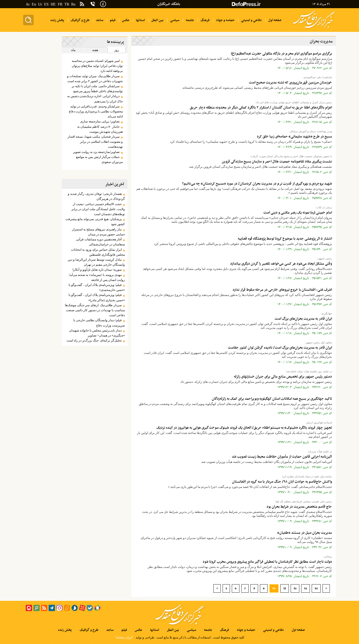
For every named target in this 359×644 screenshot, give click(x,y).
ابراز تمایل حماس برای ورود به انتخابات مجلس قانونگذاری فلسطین (98, 252)
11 (284, 588)
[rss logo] (82, 4)
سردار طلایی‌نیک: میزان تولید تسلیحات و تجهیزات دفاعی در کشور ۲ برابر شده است (94, 78)
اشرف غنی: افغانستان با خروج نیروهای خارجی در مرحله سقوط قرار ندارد (282, 290)
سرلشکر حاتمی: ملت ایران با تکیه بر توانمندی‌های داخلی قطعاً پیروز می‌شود (97, 88)
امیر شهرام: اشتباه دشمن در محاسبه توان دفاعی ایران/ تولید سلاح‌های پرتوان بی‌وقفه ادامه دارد (97, 66)
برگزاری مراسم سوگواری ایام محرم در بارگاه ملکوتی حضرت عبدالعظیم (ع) (281, 54)
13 (305, 588)
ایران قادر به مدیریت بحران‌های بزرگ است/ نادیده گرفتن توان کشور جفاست (280, 348)
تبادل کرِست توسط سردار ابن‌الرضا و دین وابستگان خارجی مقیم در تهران (96, 262)
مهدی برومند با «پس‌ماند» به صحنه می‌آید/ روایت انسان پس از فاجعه (97, 277)
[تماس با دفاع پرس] (93, 4)
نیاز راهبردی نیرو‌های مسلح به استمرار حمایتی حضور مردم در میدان (98, 231)
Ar (28, 4)
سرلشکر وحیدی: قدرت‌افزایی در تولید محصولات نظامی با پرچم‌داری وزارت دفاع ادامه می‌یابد (95, 111)
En (34, 4)
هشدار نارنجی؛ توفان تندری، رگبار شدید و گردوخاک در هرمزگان (96, 196)
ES (46, 4)
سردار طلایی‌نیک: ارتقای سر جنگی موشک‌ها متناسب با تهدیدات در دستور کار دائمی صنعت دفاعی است (95, 310)
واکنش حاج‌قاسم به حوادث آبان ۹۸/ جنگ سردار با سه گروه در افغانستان (282, 482)
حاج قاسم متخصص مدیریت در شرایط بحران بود (299, 507)
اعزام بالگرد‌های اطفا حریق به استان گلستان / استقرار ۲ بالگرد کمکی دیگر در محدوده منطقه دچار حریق (261, 108)
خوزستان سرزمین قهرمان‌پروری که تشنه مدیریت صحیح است (290, 83)
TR (66, 4)
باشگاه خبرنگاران (168, 4)
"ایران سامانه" (124, 637)
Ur (40, 4)
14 (316, 588)
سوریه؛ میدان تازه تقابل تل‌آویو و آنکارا (97, 269)
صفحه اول (298, 630)
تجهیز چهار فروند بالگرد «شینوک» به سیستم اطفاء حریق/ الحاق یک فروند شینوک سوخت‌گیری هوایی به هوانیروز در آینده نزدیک (244, 428)
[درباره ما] (103, 3)
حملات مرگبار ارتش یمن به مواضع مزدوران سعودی (99, 159)
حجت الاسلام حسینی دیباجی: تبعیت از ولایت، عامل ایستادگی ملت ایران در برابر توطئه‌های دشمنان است (98, 209)
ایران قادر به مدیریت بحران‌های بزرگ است (303, 319)
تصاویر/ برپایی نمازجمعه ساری (100, 121)
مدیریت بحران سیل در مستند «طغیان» (304, 533)
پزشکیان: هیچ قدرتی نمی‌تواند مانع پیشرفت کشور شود (95, 221)
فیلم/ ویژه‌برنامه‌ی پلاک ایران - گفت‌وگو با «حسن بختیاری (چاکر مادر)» (97, 297)
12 (295, 588)
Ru (73, 4)
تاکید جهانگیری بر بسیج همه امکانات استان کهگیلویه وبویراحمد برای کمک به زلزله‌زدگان (272, 399)
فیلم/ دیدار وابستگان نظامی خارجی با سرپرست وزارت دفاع (99, 322)
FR (60, 4)
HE (53, 4)
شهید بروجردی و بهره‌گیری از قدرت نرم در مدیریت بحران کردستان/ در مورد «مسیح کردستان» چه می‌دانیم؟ (257, 184)
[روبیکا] (97, 608)
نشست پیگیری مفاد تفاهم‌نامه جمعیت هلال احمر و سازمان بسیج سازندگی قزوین (277, 161)
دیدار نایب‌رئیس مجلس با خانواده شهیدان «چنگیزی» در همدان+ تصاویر (97, 333)
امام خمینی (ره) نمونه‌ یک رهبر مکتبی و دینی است (297, 213)
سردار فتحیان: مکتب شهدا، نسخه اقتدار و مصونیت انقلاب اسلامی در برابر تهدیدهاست (95, 141)
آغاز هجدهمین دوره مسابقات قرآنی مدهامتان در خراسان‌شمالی (100, 241)
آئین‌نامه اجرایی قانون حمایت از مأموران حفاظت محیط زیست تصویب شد (282, 457)
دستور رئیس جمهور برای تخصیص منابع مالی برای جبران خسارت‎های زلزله (283, 377)
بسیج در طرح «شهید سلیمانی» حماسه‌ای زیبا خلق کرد (294, 136)
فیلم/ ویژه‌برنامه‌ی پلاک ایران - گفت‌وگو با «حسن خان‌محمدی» (97, 287)
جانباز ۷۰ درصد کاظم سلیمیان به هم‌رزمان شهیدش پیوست (99, 129)
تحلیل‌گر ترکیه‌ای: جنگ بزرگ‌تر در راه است (94, 340)
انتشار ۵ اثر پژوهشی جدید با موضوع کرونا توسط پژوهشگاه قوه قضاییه (285, 239)
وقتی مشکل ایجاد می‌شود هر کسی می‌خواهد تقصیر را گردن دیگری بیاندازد (281, 264)
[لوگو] (314, 28)
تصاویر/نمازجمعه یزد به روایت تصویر (96, 152)
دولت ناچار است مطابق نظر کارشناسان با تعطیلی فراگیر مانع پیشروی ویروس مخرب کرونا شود (267, 562)
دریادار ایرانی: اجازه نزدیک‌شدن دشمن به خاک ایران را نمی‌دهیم (94, 98)
